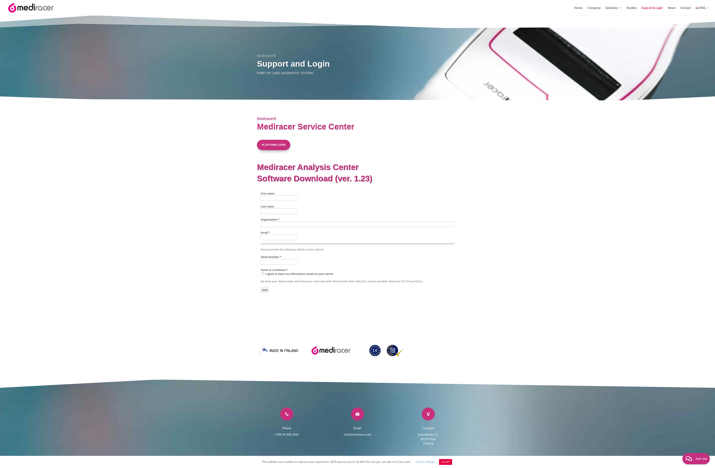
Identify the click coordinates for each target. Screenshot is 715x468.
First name (267, 193)
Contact (685, 8)
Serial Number (271, 257)
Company (593, 8)
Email (265, 232)
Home (578, 8)
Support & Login (652, 8)
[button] (696, 458)
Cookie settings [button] (425, 462)
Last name (267, 206)
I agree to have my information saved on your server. (299, 274)
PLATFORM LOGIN (273, 144)
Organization (270, 219)
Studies (631, 8)
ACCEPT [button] (445, 462)
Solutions (611, 8)
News (671, 8)
